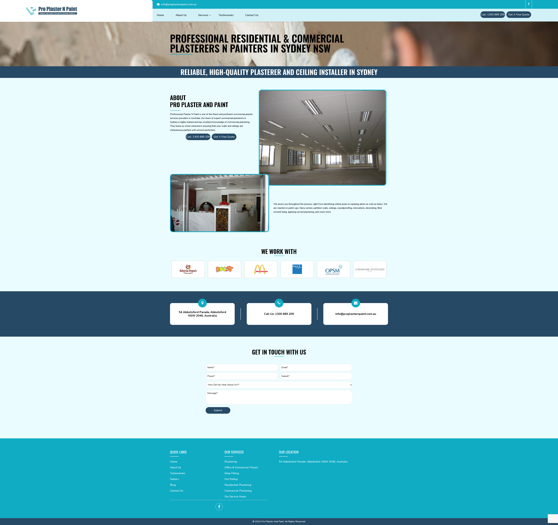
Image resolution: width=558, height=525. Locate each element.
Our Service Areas (235, 496)
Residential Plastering (238, 485)
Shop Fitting (232, 473)
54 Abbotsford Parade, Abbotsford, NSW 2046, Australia (313, 461)
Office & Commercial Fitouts (241, 467)
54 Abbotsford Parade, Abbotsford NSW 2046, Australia (202, 313)
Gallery (174, 479)
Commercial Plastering (238, 491)
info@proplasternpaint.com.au (178, 4)
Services (203, 15)
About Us (181, 15)
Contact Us (251, 15)
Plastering (231, 462)
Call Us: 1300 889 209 (279, 314)
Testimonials (226, 15)
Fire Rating (231, 479)
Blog (173, 485)
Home (160, 15)
